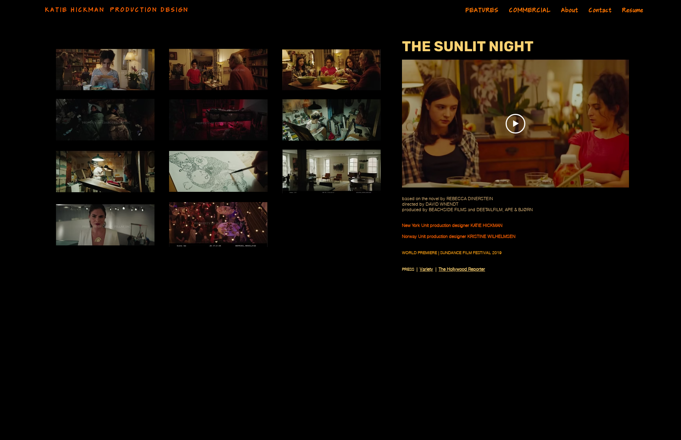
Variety (426, 269)
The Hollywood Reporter (462, 269)
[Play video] (515, 124)
